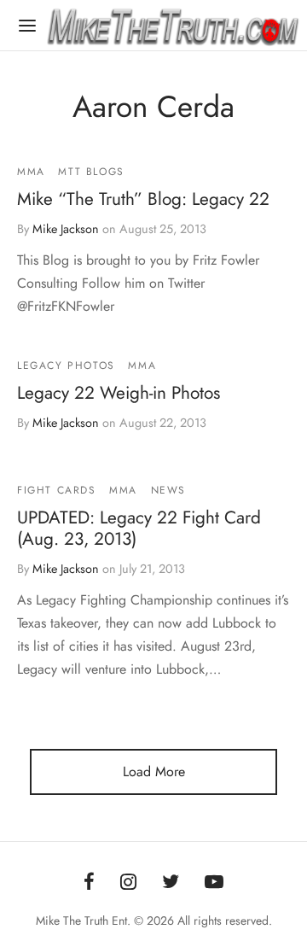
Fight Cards (56, 490)
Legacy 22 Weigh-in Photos (118, 393)
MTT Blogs (91, 171)
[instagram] (128, 883)
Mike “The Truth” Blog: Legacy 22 (143, 199)
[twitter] (171, 883)
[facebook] (89, 883)
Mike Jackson (65, 228)
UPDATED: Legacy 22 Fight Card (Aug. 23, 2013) (139, 529)
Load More (154, 771)
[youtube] (214, 883)
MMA (31, 171)
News (168, 490)
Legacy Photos (66, 365)
